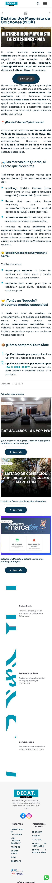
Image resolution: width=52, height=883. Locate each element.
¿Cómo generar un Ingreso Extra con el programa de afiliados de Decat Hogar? (25, 442)
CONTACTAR (26, 79)
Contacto (16, 861)
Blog (13, 857)
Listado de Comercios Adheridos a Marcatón (23, 501)
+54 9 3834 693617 (17, 367)
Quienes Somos (14, 852)
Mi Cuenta (37, 832)
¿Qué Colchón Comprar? (16, 840)
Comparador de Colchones (17, 831)
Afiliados (15, 847)
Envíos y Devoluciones (39, 851)
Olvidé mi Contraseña (39, 844)
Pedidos (36, 836)
